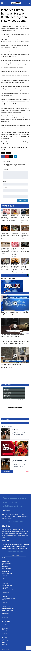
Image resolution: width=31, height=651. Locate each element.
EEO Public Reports (15, 555)
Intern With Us (5, 571)
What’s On (4, 644)
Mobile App (10, 551)
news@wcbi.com (19, 521)
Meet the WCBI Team (7, 573)
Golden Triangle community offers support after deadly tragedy (12, 335)
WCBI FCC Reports (6, 568)
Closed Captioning (11, 554)
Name (5, 181)
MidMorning (5, 587)
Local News (8, 152)
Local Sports (5, 628)
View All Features (6, 621)
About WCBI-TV (5, 561)
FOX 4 (3, 639)
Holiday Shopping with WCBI (8, 598)
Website (5, 194)
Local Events (5, 596)
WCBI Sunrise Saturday (7, 588)
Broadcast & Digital (6, 563)
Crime (3, 582)
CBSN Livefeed (5, 641)
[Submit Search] (29, 3)
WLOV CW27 (5, 637)
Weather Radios (6, 612)
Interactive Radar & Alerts (8, 608)
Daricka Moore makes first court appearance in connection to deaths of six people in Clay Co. (15, 366)
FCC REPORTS (19, 554)
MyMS (3, 642)
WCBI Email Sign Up (18, 551)
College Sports (5, 629)
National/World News (7, 585)
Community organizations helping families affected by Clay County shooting (15, 342)
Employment (5, 566)
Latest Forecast (6, 606)
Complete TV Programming (15, 407)
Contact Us (4, 564)
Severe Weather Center (7, 610)
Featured (3, 152)
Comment (6, 169)
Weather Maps (5, 613)
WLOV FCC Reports (6, 570)
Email (5, 187)
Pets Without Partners (7, 600)
